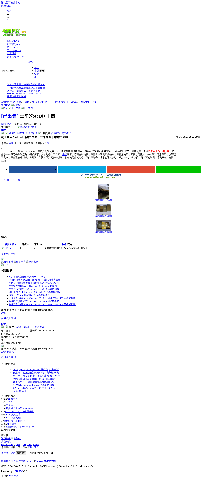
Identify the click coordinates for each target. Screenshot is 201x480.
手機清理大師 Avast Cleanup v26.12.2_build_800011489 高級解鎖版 (42, 298)
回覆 (3, 313)
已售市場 (72, 102)
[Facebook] (33, 169)
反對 (14, 351)
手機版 (22, 461)
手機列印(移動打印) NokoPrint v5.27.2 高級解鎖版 (34, 289)
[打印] (4, 108)
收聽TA (20, 133)
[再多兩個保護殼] (103, 225)
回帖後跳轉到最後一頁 (41, 453)
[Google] (131, 169)
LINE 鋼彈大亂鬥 (14, 417)
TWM (28, 93)
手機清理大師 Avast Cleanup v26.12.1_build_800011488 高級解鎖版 (42, 304)
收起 (64, 244)
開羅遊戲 (11, 424)
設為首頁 (6, 2)
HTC (9, 93)
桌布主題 (21, 87)
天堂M (9, 405)
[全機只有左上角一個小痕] (103, 191)
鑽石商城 (15, 56)
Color (6, 444)
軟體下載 (40, 84)
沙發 (3, 324)
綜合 (30, 62)
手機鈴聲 (40, 87)
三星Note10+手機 (87, 102)
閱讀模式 (66, 133)
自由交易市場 (58, 102)
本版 (36, 70)
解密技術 (11, 96)
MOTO (41, 93)
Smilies (36, 444)
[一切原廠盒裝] (103, 209)
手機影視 (11, 87)
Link (18, 444)
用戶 (36, 76)
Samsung (21, 93)
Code (29, 444)
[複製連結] (6, 124)
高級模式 (6, 441)
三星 (3, 180)
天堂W (8, 402)
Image (12, 444)
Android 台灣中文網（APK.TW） (100, 177)
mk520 (12, 133)
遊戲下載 (21, 84)
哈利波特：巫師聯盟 (14, 420)
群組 (12, 47)
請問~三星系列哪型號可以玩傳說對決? (29, 295)
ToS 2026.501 (19, 391)
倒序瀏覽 (55, 133)
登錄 (9, 11)
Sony (14, 93)
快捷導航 (6, 5)
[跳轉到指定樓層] (27, 127)
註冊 (9, 20)
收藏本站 (15, 2)
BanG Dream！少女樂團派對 (19, 411)
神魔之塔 (13, 399)
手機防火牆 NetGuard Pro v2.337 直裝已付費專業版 (34, 279)
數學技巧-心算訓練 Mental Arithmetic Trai (33, 382)
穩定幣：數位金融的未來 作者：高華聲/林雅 (36, 372)
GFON (8, 248)
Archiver (30, 461)
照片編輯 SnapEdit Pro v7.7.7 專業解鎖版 (33, 385)
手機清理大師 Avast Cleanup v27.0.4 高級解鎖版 (33, 286)
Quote (23, 444)
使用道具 (6, 318)
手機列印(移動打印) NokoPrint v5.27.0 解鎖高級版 (34, 301)
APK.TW (18, 471)
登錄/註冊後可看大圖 (103, 200)
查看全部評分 (8, 254)
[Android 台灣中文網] (14, 36)
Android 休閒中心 (40, 102)
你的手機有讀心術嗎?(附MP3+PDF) (27, 276)
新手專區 (37, 90)
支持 (9, 351)
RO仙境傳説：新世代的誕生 (19, 427)
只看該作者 (32, 133)
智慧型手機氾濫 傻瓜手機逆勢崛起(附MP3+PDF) (34, 283)
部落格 (13, 44)
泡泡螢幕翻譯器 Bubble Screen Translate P (34, 378)
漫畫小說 (30, 87)
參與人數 (10, 244)
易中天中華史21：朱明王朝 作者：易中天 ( (35, 388)
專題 (14, 50)
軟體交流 (30, 84)
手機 (64, 154)
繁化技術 (21, 96)
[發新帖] (16, 105)
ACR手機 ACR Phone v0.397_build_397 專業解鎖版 (34, 292)
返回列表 (6, 105)
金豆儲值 (11, 53)
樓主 (3, 130)
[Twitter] (82, 169)
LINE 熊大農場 (12, 414)
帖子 (36, 73)
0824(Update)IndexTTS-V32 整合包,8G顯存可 (36, 369)
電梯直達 (6, 127)
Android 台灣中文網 (11, 102)
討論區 (13, 41)
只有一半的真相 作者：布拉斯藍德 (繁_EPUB (36, 375)
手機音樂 (19, 90)
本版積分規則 (8, 453)
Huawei (34, 93)
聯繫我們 (6, 461)
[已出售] (10, 116)
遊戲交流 (11, 84)
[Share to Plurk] (4, 264)
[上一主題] (15, 108)
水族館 (10, 90)
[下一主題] (27, 108)
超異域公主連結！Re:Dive (19, 408)
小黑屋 (14, 461)
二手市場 (28, 90)
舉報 (13, 318)
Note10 (10, 180)
